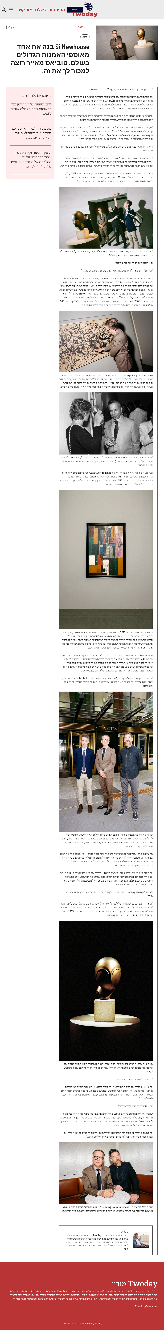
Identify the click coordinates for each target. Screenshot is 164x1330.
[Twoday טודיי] (82, 9)
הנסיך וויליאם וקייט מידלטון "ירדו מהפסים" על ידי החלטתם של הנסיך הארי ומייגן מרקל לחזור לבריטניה (30, 159)
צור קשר (24, 9)
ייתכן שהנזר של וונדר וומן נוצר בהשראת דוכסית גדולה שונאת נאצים (31, 108)
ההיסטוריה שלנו (50, 9)
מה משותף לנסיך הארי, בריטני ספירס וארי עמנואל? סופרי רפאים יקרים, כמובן (31, 133)
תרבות (84, 36)
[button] (3, 9)
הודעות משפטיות (69, 1323)
